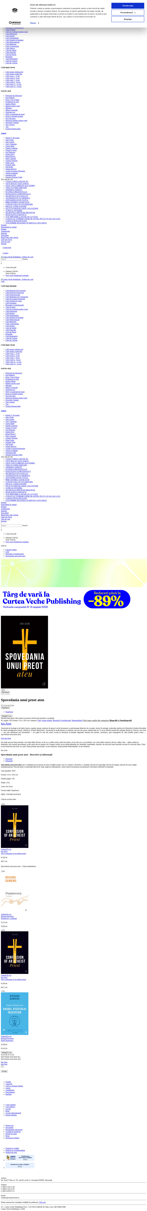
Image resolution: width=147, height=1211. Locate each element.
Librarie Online (11, 550)
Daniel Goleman (11, 148)
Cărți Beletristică (12, 59)
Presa (7, 1136)
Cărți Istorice (10, 48)
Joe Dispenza (10, 152)
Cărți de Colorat (11, 61)
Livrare (8, 1109)
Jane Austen (10, 142)
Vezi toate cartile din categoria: (107, 720)
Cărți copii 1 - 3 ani (13, 76)
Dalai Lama (10, 163)
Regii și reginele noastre (14, 116)
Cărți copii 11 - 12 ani (13, 84)
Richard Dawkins (7, 916)
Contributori (10, 1090)
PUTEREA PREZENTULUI (16, 192)
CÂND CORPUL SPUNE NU (17, 181)
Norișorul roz (10, 112)
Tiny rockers (10, 125)
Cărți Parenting (11, 303)
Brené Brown (10, 156)
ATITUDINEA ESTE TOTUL (17, 200)
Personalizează (126, 12)
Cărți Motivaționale (13, 42)
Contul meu (7, 248)
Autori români (47, 720)
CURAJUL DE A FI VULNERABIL (19, 204)
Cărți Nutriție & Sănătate (14, 40)
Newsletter (9, 1128)
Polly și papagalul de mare (15, 114)
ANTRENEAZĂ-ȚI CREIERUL (18, 198)
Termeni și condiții (12, 1148)
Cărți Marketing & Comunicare (17, 297)
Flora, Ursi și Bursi (12, 100)
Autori (3, 133)
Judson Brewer (11, 169)
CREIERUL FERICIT (14, 190)
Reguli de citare (11, 1134)
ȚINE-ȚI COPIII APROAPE (16, 188)
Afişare (33, 23)
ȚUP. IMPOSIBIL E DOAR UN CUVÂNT (22, 217)
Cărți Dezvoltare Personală (15, 299)
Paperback (5, 708)
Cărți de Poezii (11, 55)
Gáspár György (11, 150)
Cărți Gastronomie (12, 46)
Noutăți (8, 1082)
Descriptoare (10, 1092)
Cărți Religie (10, 36)
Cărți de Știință (11, 50)
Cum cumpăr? (11, 1105)
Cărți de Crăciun (11, 63)
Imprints (8, 1094)
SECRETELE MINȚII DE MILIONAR (20, 213)
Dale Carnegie (11, 159)
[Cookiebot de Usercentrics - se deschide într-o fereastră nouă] (15, 23)
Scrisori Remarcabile (13, 129)
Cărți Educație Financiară (15, 293)
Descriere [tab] (9, 759)
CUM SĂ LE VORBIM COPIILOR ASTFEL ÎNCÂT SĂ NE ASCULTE (33, 219)
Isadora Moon (11, 104)
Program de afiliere (12, 1138)
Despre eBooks (11, 1115)
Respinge (128, 19)
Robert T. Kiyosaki (12, 138)
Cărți (7, 552)
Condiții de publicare (13, 1132)
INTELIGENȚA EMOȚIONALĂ (18, 194)
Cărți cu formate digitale (14, 1086)
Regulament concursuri (14, 1130)
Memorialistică (77, 720)
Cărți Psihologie (11, 34)
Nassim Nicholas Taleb (14, 177)
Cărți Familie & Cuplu (14, 301)
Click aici (42, 1202)
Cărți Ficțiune (10, 30)
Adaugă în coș (6, 716)
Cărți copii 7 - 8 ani (13, 80)
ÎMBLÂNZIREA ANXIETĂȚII (17, 202)
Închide (4, 1071)
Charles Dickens (11, 161)
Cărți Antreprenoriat (13, 295)
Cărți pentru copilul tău (14, 74)
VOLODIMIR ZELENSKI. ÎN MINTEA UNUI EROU (26, 223)
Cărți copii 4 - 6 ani (13, 78)
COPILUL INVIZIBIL (14, 210)
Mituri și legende (12, 110)
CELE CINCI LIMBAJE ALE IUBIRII (20, 186)
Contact (5, 253)
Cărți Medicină (11, 44)
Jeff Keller (9, 167)
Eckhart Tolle (10, 165)
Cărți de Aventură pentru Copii (17, 32)
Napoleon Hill (11, 175)
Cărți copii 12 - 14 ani (13, 86)
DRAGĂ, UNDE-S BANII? (16, 206)
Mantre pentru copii (13, 106)
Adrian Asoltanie (12, 173)
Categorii (9, 1084)
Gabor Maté (10, 146)
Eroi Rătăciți (10, 98)
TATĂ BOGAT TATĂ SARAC (17, 183)
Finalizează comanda (21, 275)
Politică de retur (11, 1152)
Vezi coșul (9, 275)
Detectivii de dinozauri (14, 96)
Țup (7, 127)
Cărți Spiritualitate (12, 38)
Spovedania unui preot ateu (15, 556)
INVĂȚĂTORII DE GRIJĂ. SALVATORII (22, 208)
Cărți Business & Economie (16, 291)
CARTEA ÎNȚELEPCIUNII (16, 221)
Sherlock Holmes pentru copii (16, 120)
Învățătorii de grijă (12, 102)
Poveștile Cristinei (12, 123)
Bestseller (9, 57)
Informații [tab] (9, 761)
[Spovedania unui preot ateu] (24, 688)
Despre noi (9, 1125)
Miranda (9, 108)
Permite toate (128, 6)
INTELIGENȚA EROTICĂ (16, 215)
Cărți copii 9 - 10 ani (13, 82)
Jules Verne (10, 140)
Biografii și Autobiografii (15, 28)
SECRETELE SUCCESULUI (17, 196)
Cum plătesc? (10, 1107)
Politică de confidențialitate (15, 1150)
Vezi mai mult (6, 738)
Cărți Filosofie (11, 53)
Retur (8, 1111)
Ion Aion (5, 694)
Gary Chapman (11, 144)
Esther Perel (10, 154)
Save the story (11, 118)
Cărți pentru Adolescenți (14, 72)
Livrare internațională (13, 1113)
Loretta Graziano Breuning (15, 171)
